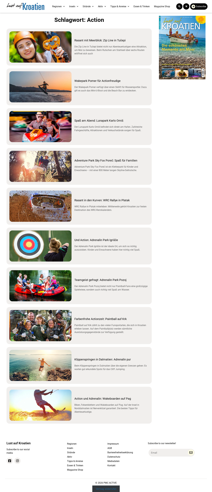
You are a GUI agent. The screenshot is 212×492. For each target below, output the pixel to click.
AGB (109, 448)
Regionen (57, 6)
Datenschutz (113, 456)
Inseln (72, 6)
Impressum (113, 443)
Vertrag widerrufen (106, 488)
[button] (179, 6)
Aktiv (100, 6)
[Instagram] (17, 461)
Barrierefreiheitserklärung (120, 452)
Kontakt (111, 465)
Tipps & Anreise (118, 6)
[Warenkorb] (186, 6)
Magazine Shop (162, 6)
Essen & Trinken (142, 6)
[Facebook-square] (9, 461)
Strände (87, 6)
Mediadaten (113, 461)
